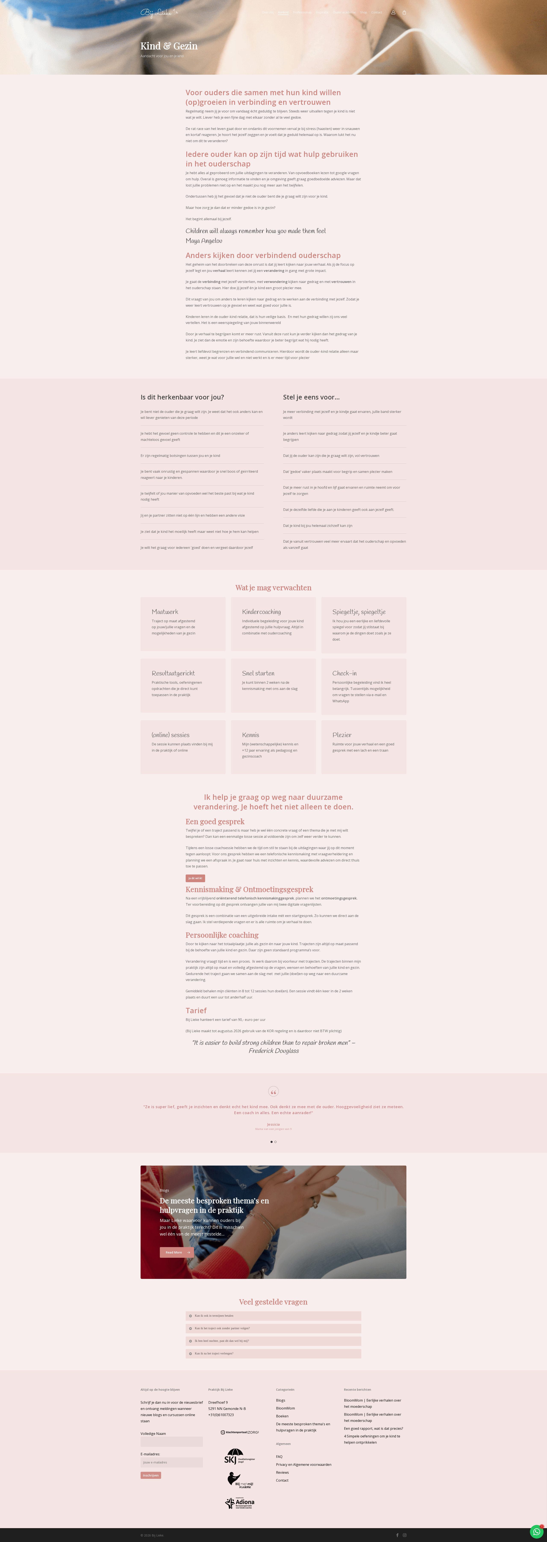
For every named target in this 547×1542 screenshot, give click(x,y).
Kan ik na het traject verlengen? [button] (214, 1353)
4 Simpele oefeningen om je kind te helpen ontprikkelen (372, 1439)
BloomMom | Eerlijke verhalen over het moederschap (372, 1403)
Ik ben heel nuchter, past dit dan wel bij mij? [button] (222, 1340)
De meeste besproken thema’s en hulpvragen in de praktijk (214, 1205)
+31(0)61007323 (221, 1414)
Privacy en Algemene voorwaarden (303, 1464)
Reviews (282, 1472)
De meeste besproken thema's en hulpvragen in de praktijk (303, 1427)
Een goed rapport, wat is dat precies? (373, 1428)
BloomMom (285, 1408)
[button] (195, 878)
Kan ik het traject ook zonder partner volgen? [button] (222, 1328)
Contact (282, 1480)
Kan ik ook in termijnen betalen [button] (214, 1315)
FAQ (279, 1456)
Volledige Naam (153, 1433)
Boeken (282, 1416)
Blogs (280, 1400)
